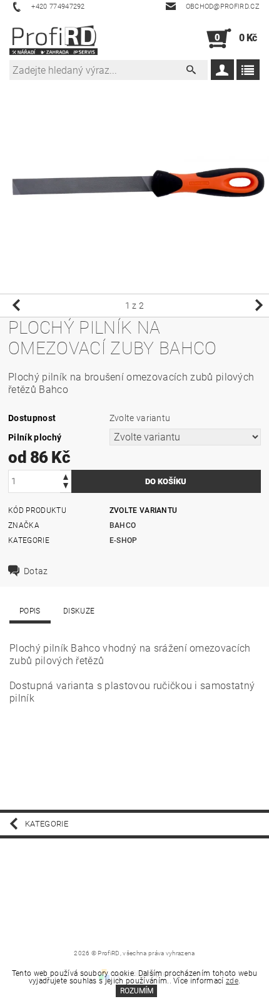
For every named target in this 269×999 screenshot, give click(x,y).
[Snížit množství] (65, 487)
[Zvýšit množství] (65, 476)
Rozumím (136, 991)
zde (232, 981)
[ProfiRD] (53, 38)
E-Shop (123, 540)
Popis (30, 611)
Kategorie (46, 823)
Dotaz (36, 571)
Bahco (122, 525)
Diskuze (78, 611)
